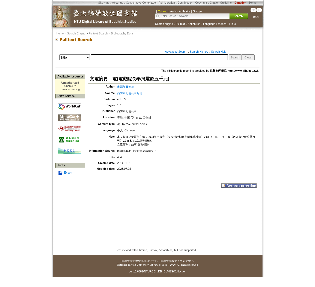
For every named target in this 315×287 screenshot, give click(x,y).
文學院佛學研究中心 (145, 261)
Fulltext (180, 23)
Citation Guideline (221, 2)
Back (256, 17)
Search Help (218, 51)
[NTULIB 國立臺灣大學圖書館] (69, 127)
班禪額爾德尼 (125, 86)
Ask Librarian (167, 2)
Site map (103, 2)
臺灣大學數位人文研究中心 (177, 261)
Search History (199, 51)
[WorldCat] (69, 105)
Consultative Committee (141, 2)
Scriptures (194, 23)
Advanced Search (176, 51)
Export (68, 172)
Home (252, 2)
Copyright (201, 2)
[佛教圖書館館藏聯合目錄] (69, 138)
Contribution (185, 2)
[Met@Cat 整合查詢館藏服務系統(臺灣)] (69, 116)
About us (117, 2)
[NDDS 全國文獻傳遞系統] (69, 153)
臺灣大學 (126, 261)
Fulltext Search (98, 33)
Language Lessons (214, 23)
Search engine (164, 23)
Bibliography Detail (122, 33)
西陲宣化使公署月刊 (129, 93)
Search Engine (76, 33)
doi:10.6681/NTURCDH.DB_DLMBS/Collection (157, 271)
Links (232, 23)
